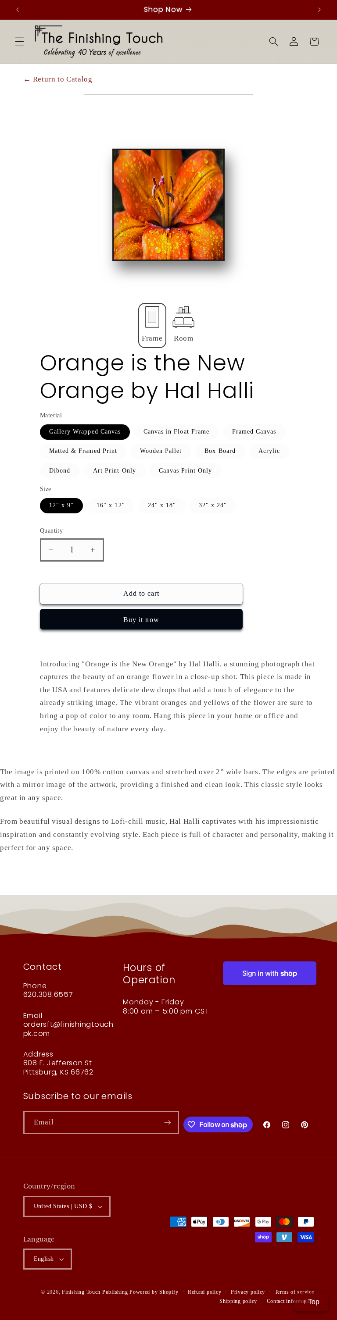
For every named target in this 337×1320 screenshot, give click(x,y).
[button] (19, 42)
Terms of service (294, 1292)
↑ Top (311, 1302)
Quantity (51, 530)
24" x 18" (162, 505)
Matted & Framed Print (83, 451)
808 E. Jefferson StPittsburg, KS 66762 (58, 1067)
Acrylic (269, 451)
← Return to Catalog (58, 79)
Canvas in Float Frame (176, 431)
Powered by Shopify (153, 1292)
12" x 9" (61, 505)
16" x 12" (111, 505)
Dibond (59, 470)
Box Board (219, 451)
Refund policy (205, 1292)
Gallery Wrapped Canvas (85, 431)
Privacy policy (248, 1292)
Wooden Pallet (161, 451)
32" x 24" (213, 505)
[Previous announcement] (17, 9)
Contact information (290, 1301)
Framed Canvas (254, 431)
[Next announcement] (319, 9)
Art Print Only (114, 470)
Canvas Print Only (185, 470)
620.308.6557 (48, 994)
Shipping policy (238, 1301)
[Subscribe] (168, 1122)
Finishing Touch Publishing (95, 1292)
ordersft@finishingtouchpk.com (68, 1028)
